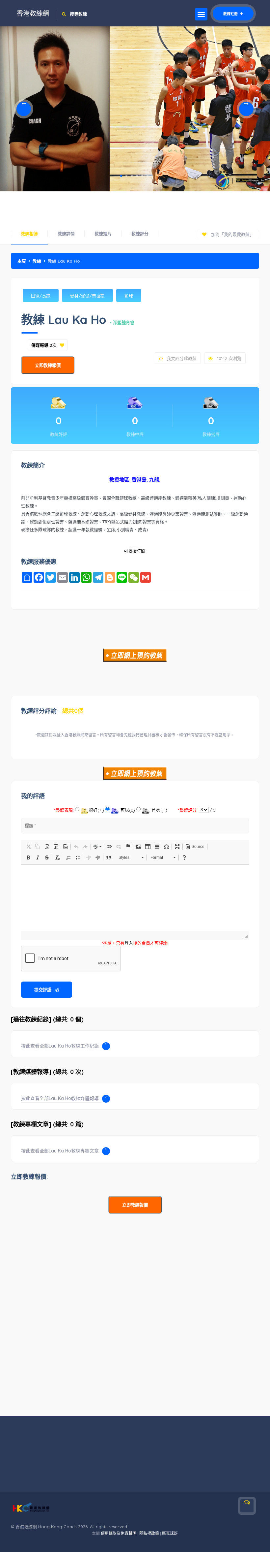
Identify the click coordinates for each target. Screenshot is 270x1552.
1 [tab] (121, 176)
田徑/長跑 (40, 295)
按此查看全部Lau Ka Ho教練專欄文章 (60, 1151)
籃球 (128, 295)
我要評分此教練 (182, 358)
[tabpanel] (55, 108)
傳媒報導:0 (41, 345)
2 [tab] (126, 176)
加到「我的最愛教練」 (232, 234)
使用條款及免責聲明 (118, 1533)
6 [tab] (147, 176)
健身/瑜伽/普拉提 (87, 295)
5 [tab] (142, 176)
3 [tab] (132, 176)
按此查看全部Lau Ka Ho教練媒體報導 (60, 1098)
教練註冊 (231, 14)
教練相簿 (29, 233)
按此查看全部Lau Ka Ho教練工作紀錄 (60, 1046)
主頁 (21, 261)
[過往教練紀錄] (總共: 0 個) (47, 1019)
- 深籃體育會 (122, 322)
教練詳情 (66, 233)
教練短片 (103, 233)
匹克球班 (170, 1533)
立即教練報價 (48, 365)
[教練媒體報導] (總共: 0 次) (47, 1072)
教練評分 (139, 233)
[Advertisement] (135, 206)
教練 (37, 261)
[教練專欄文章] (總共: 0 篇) (47, 1124)
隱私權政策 (149, 1533)
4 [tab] (137, 176)
